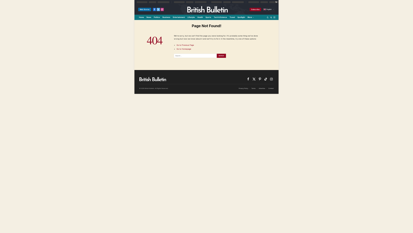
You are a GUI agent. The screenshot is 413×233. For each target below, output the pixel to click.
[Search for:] (195, 56)
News (148, 17)
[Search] (271, 17)
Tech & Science (220, 17)
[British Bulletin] (207, 9)
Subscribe (255, 9)
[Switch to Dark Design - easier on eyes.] (267, 17)
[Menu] (274, 17)
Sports (208, 17)
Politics (157, 17)
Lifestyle (191, 17)
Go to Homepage (184, 49)
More (250, 17)
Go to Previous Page (185, 45)
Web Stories (145, 9)
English (269, 9)
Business (166, 17)
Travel (232, 17)
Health (200, 17)
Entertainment (179, 17)
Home (141, 17)
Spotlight (241, 17)
